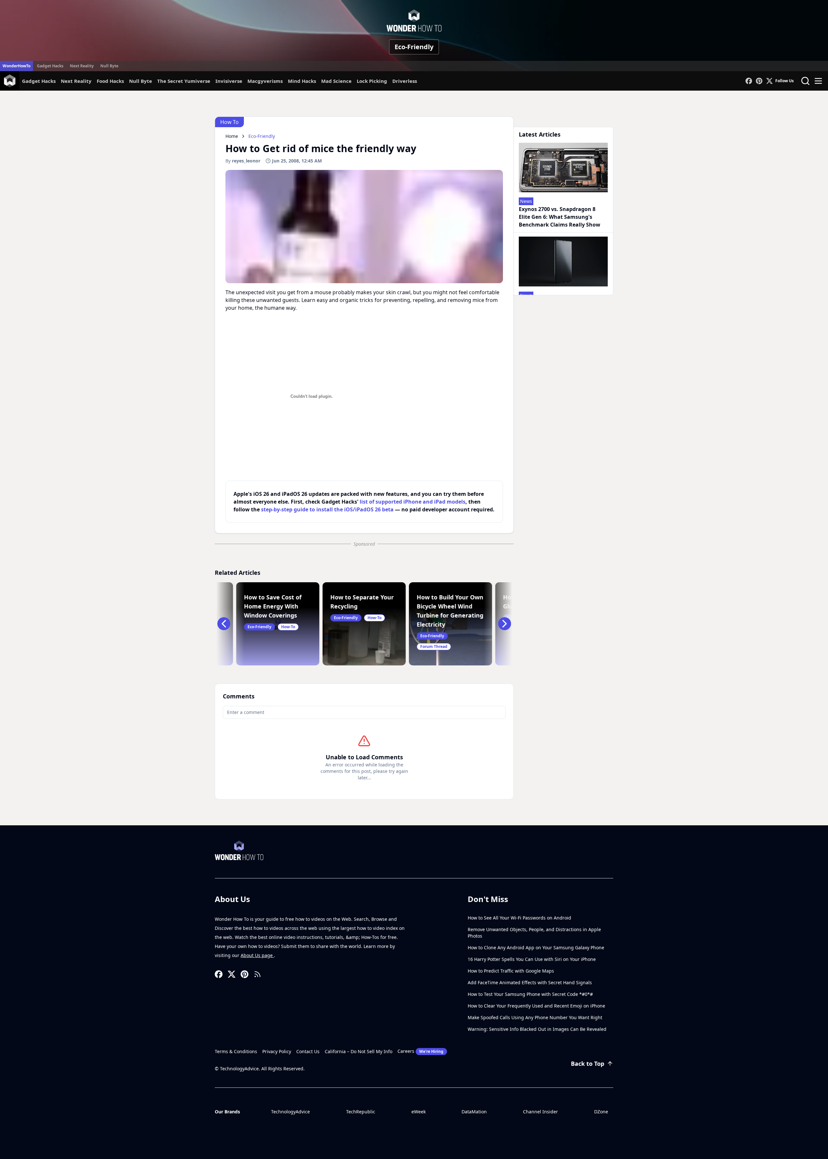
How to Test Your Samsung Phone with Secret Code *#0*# (530, 994)
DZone (601, 1112)
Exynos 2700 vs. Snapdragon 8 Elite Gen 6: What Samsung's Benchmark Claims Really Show (559, 217)
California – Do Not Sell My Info (358, 1051)
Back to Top (587, 1063)
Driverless (404, 81)
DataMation (474, 1112)
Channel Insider (540, 1112)
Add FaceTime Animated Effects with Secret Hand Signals (530, 982)
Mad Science (336, 81)
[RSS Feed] (257, 974)
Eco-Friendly (414, 46)
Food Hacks (110, 81)
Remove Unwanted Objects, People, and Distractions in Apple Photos (534, 932)
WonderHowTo (16, 66)
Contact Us (308, 1051)
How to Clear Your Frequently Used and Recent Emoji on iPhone (536, 1006)
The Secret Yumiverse (183, 81)
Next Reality (82, 66)
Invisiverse (228, 81)
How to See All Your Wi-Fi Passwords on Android (519, 918)
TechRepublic (360, 1112)
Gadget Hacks (50, 66)
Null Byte (109, 66)
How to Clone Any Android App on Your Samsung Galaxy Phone (536, 947)
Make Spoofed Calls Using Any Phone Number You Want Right (535, 1017)
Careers (420, 1051)
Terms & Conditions (236, 1051)
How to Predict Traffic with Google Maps (511, 971)
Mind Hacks (302, 81)
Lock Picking (372, 81)
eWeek (418, 1112)
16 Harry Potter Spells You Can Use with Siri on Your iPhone (532, 959)
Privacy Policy (276, 1051)
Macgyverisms (265, 81)
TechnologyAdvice (290, 1112)
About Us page (257, 955)
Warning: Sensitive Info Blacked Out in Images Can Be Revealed (537, 1029)
